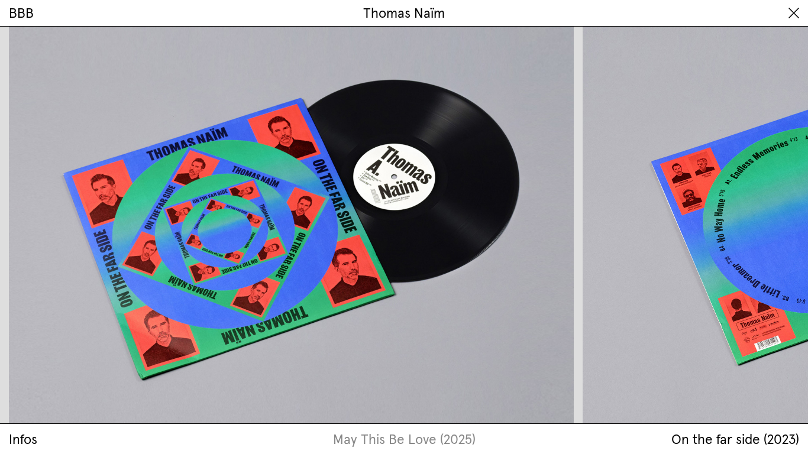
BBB (21, 12)
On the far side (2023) (735, 439)
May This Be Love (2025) (404, 439)
